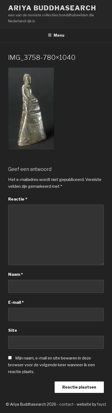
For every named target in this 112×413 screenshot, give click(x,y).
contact (66, 404)
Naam (15, 274)
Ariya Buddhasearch (52, 8)
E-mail (16, 302)
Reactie (17, 199)
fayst (101, 404)
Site (12, 330)
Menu (59, 35)
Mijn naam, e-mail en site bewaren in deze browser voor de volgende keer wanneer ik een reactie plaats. (51, 365)
